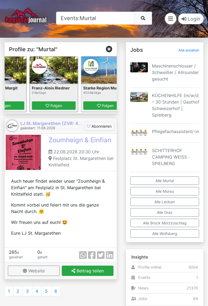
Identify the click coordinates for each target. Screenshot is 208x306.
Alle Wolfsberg (164, 233)
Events (144, 277)
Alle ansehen (188, 50)
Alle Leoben (164, 201)
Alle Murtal (164, 180)
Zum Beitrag (164, 81)
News (143, 288)
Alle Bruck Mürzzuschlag (165, 223)
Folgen (52, 105)
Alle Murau (164, 191)
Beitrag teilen (89, 270)
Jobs (142, 298)
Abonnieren (101, 126)
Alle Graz (165, 212)
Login (193, 19)
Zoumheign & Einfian (79, 140)
